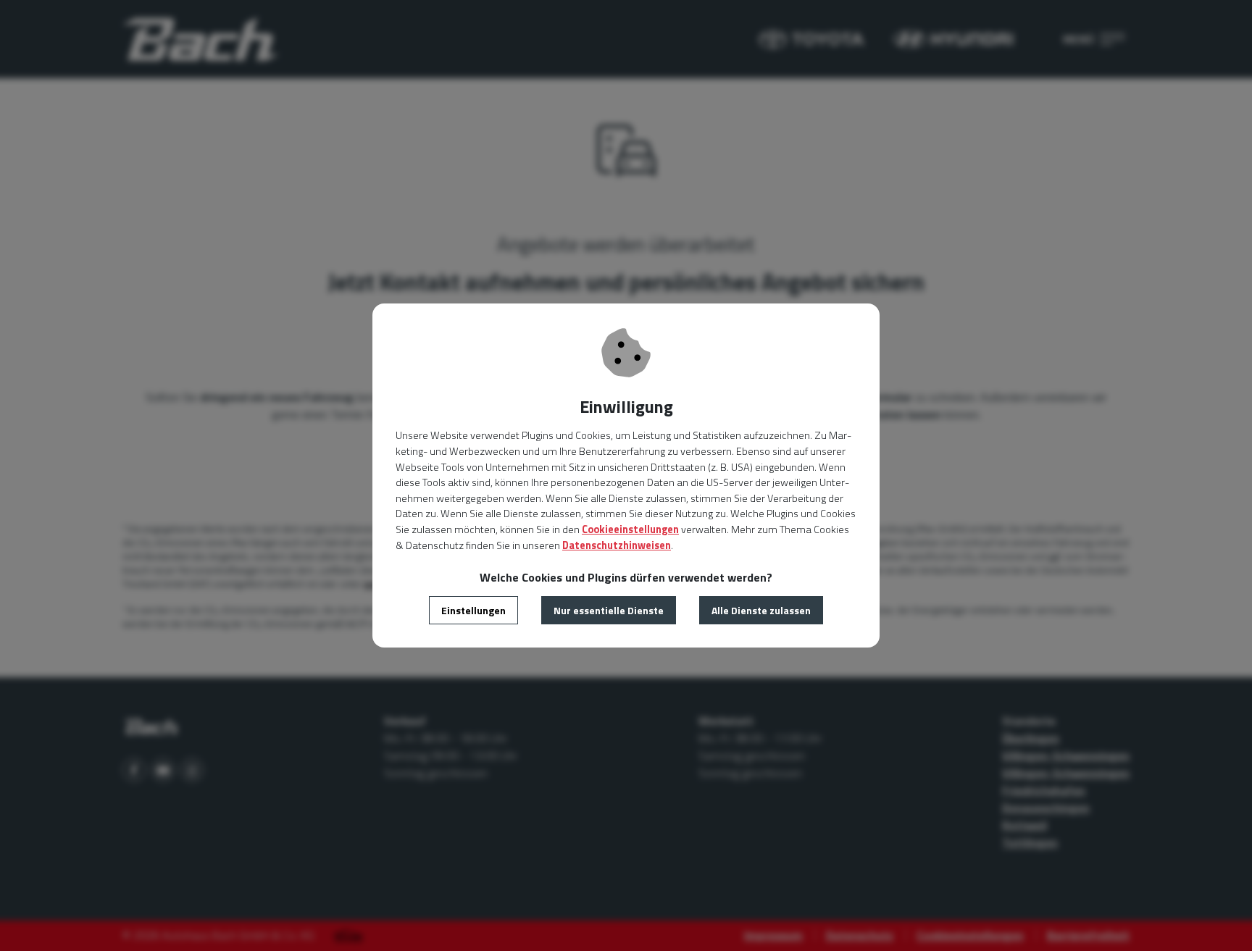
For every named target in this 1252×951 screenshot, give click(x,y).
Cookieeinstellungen (630, 529)
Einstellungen (473, 610)
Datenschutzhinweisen (616, 545)
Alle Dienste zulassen (761, 610)
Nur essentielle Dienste (609, 610)
